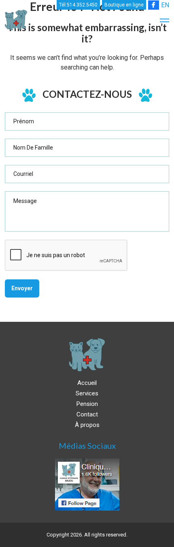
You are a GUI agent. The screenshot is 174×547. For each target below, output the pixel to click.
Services (87, 393)
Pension (87, 404)
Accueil (87, 382)
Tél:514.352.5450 (78, 5)
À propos (87, 425)
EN (165, 5)
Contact (87, 414)
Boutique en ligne (124, 5)
